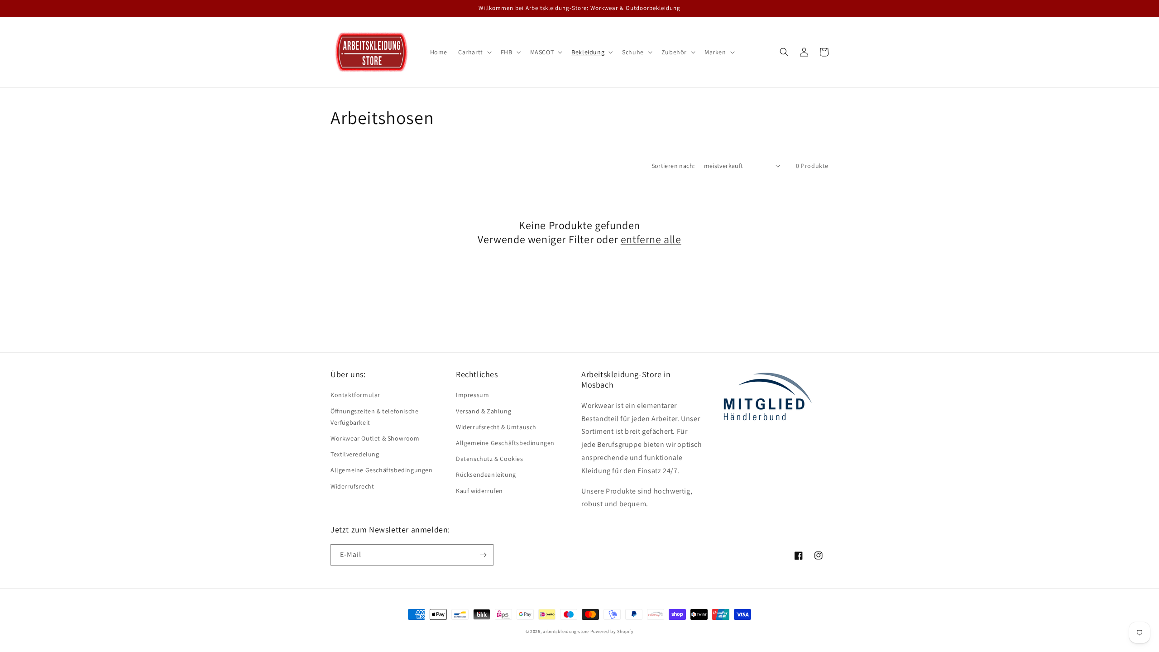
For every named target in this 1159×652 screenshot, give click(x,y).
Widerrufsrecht (352, 486)
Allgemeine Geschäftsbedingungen (381, 470)
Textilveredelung (354, 454)
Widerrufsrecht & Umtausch (496, 427)
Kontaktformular (355, 395)
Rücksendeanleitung (486, 474)
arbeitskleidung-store (566, 631)
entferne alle (651, 239)
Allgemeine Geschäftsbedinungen (505, 443)
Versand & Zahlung (483, 411)
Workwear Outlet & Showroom (375, 438)
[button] (474, 52)
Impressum (472, 395)
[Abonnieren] (483, 555)
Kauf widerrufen (479, 491)
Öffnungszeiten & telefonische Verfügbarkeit (374, 417)
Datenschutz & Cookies (489, 459)
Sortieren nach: (673, 166)
